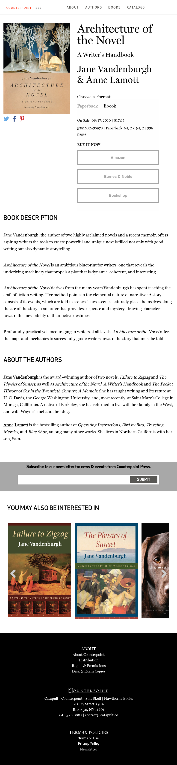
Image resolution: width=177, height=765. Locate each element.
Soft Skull (93, 698)
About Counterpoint (89, 654)
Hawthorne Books (118, 698)
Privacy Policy (88, 743)
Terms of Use (88, 738)
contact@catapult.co (101, 715)
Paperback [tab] (87, 106)
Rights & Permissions (89, 665)
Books (114, 7)
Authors (93, 7)
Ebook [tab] (109, 106)
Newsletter (88, 749)
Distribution (88, 660)
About (73, 7)
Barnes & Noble (118, 176)
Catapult (51, 698)
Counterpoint (72, 698)
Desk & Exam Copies (88, 671)
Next (162, 582)
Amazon (118, 157)
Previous (14, 582)
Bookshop (118, 195)
